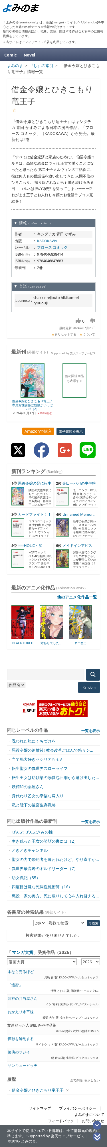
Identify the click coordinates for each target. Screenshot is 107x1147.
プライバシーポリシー (77, 1108)
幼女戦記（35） (26, 877)
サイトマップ (40, 1108)
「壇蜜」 (15, 985)
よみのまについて (89, 1114)
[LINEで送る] (87, 454)
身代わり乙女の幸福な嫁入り (38, 795)
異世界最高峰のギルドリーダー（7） (45, 868)
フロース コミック (52, 247)
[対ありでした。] (32, 637)
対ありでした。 (33, 643)
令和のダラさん (90, 643)
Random (89, 687)
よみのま (28, 1141)
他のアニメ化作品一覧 (77, 597)
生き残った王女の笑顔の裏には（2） (45, 841)
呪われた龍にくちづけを (34, 741)
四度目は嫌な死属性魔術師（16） (42, 886)
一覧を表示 (90, 730)
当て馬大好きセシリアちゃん (38, 759)
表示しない (92, 1080)
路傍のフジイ (19, 1052)
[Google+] (64, 454)
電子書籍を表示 (71, 431)
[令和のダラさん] (90, 637)
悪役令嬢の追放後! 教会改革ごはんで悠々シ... (52, 750)
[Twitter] (18, 454)
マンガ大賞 (22, 952)
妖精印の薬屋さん (28, 786)
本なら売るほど (21, 971)
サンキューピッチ (22, 1065)
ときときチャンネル (30, 850)
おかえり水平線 (21, 1012)
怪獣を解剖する (21, 1038)
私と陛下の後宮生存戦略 (34, 805)
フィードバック (61, 1120)
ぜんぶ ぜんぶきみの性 (32, 832)
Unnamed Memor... (78, 514)
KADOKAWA (47, 240)
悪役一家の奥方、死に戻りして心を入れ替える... (55, 896)
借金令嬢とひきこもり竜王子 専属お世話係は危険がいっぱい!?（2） (32, 405)
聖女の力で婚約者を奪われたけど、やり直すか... (55, 859)
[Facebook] (41, 454)
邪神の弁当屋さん (22, 998)
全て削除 (76, 1080)
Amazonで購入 (38, 431)
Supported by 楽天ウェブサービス (73, 353)
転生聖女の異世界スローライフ (40, 768)
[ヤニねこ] (61, 637)
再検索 (93, 923)
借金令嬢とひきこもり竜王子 (38, 1090)
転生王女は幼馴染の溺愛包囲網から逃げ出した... (55, 777)
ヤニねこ (61, 643)
